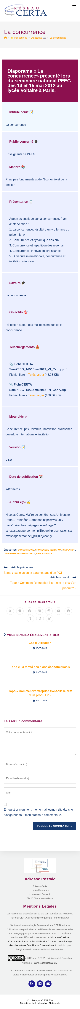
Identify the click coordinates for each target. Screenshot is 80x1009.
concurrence (26, 550)
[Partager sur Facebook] (20, 611)
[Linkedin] (40, 983)
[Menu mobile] (74, 6)
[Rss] (31, 983)
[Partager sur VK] (58, 611)
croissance (42, 550)
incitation (55, 550)
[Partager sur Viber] (49, 611)
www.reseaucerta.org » (46, 963)
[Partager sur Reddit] (68, 611)
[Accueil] (5, 37)
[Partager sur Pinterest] (29, 611)
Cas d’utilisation (40, 642)
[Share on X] (10, 611)
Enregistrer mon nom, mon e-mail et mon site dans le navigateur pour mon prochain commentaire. (38, 812)
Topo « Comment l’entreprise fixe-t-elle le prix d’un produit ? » (40, 693)
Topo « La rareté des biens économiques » (40, 667)
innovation (69, 550)
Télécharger (36, 374)
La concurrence (58, 37)
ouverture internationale (19, 553)
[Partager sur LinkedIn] (39, 611)
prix (38, 553)
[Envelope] (48, 983)
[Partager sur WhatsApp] (49, 618)
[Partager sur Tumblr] (30, 618)
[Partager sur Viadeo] (40, 618)
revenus (47, 553)
